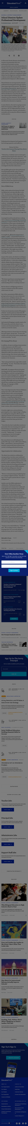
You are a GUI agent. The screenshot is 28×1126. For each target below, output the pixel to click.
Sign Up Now (14, 570)
